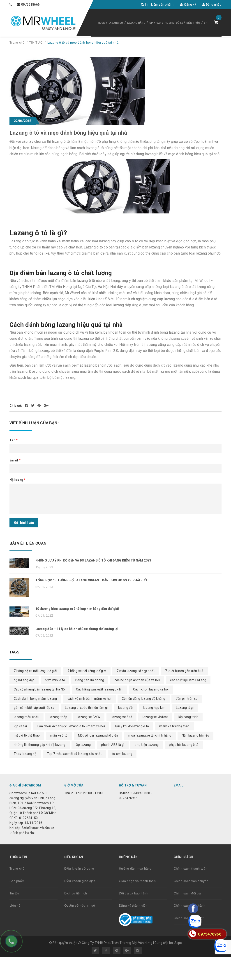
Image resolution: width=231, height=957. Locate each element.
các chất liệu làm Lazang (188, 680)
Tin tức (14, 893)
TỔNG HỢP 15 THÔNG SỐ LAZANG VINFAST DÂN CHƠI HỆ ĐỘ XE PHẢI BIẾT (91, 580)
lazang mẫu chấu (26, 717)
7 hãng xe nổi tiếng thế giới (86, 671)
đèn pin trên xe (187, 698)
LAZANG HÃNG (136, 22)
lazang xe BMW (89, 717)
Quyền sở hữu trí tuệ (79, 905)
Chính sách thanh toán (190, 868)
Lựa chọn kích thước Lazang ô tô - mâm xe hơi (71, 726)
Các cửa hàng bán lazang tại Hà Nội (40, 689)
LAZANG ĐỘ (116, 22)
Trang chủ (16, 868)
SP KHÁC (155, 22)
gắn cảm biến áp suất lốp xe (34, 707)
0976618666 (30, 4)
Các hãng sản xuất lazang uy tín (99, 689)
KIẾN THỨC (193, 22)
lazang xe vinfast (155, 717)
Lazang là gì (185, 707)
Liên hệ (15, 905)
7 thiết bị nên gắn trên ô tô (184, 671)
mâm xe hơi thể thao (174, 726)
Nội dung (17, 480)
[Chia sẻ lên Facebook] (27, 405)
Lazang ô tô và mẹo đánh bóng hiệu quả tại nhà (68, 133)
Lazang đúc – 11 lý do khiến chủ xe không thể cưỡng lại (76, 629)
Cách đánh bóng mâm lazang (35, 698)
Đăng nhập (213, 4)
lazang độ (125, 707)
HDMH (169, 22)
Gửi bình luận (24, 522)
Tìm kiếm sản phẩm (159, 4)
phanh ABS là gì (112, 744)
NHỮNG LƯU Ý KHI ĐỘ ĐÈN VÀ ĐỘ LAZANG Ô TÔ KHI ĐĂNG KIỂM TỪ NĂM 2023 (93, 560)
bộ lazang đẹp (24, 680)
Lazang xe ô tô (121, 717)
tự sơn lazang (122, 754)
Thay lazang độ (25, 754)
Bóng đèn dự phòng (89, 680)
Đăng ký (190, 4)
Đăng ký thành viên (133, 905)
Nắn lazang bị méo (195, 735)
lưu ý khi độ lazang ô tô (132, 726)
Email (15, 460)
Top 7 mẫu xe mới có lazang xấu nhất (74, 754)
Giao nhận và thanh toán (137, 881)
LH (205, 22)
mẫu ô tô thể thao (27, 735)
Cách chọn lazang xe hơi (151, 689)
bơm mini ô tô (55, 680)
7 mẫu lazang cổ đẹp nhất (136, 671)
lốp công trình (188, 717)
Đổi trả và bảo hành (133, 893)
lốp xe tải (20, 726)
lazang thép (58, 717)
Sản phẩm (17, 881)
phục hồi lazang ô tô (184, 744)
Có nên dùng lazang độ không (143, 698)
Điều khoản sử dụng (79, 868)
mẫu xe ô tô (59, 735)
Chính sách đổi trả (187, 893)
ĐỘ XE (179, 22)
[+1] (46, 405)
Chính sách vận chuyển (191, 881)
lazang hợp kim (154, 707)
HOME (101, 22)
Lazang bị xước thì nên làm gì (86, 707)
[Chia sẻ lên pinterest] (39, 405)
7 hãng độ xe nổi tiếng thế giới (35, 671)
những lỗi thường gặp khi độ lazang (39, 744)
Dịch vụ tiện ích (75, 893)
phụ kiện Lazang (147, 744)
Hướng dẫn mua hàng (135, 868)
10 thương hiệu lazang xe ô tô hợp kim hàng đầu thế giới (77, 609)
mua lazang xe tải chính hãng (149, 735)
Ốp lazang (83, 744)
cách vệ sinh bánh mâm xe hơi (89, 698)
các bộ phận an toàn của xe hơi (137, 680)
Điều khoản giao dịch (79, 881)
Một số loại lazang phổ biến (98, 735)
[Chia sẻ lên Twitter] (33, 405)
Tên (13, 440)
